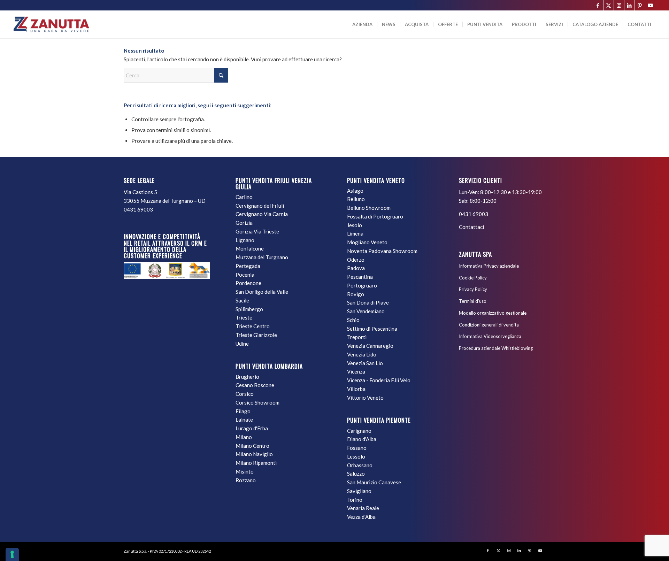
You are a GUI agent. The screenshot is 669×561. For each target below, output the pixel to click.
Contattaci (471, 227)
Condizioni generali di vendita (489, 325)
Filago (243, 411)
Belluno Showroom (369, 208)
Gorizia (244, 223)
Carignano (359, 431)
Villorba (356, 389)
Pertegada (248, 266)
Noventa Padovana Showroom (382, 251)
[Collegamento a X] (608, 5)
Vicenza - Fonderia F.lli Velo (378, 380)
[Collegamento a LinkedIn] (629, 5)
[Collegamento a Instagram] (619, 5)
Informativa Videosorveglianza (490, 336)
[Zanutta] (51, 24)
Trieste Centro (253, 326)
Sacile (242, 300)
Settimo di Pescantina (372, 328)
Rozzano (246, 480)
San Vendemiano (366, 311)
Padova (356, 268)
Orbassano (359, 465)
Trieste (244, 317)
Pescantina (360, 277)
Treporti (357, 337)
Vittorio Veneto (365, 397)
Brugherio (247, 377)
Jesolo (354, 225)
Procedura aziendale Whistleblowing (496, 348)
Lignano (245, 240)
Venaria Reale (363, 508)
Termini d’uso (472, 301)
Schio (353, 320)
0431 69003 (138, 209)
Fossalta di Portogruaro (375, 216)
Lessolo (356, 456)
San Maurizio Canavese (374, 482)
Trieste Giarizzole (256, 335)
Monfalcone (250, 248)
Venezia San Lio (365, 363)
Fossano (357, 448)
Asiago (355, 190)
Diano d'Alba (361, 439)
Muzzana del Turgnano (262, 257)
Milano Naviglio (254, 454)
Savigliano (359, 491)
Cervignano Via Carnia (262, 214)
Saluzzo (356, 473)
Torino (354, 500)
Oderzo (355, 259)
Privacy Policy (473, 289)
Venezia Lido (361, 354)
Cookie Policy (473, 277)
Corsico (245, 394)
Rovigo (355, 294)
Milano (244, 437)
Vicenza (356, 371)
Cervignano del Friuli (260, 205)
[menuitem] (362, 24)
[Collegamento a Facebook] (598, 5)
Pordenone (248, 283)
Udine (242, 343)
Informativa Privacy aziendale (489, 266)
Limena (355, 233)
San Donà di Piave (368, 302)
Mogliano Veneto (367, 242)
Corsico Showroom (257, 402)
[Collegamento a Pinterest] (640, 5)
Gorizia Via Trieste (257, 231)
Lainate (244, 419)
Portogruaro (362, 285)
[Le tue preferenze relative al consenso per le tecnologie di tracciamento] (12, 554)
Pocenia (245, 274)
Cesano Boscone (255, 385)
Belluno (356, 199)
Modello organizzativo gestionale (492, 313)
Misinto (245, 471)
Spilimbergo (249, 309)
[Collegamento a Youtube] (650, 5)
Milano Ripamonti (256, 463)
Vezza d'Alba (361, 517)
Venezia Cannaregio (370, 346)
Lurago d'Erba (252, 428)
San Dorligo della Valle (262, 292)
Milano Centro (252, 446)
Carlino (244, 197)
